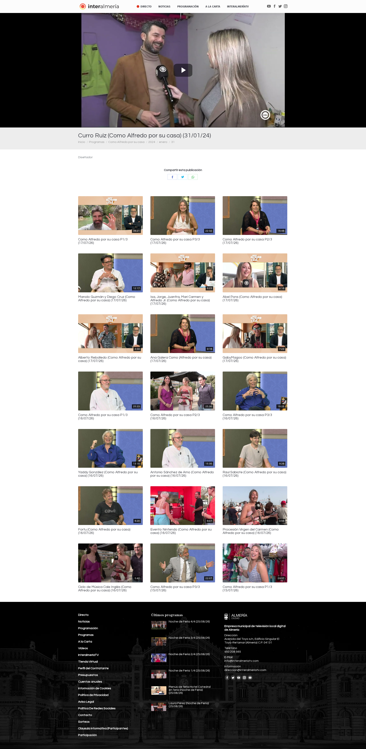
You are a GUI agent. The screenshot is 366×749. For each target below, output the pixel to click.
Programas (96, 142)
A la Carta (85, 641)
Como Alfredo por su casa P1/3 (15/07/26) (247, 588)
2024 (151, 142)
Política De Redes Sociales (97, 708)
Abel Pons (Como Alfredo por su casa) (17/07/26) (252, 298)
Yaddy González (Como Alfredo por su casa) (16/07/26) (108, 474)
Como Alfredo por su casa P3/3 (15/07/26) (175, 588)
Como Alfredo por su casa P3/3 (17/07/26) (175, 241)
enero (163, 142)
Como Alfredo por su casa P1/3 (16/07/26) (103, 416)
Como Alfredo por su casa (126, 142)
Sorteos (84, 721)
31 (173, 142)
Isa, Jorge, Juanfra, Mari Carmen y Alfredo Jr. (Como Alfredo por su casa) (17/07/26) (180, 300)
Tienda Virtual (88, 661)
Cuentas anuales (90, 681)
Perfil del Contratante (93, 668)
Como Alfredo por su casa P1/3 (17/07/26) (103, 241)
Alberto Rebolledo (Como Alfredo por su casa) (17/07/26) (109, 359)
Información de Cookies (94, 688)
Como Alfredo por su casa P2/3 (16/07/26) (175, 416)
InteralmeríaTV (88, 654)
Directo (83, 614)
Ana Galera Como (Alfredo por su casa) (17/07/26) (181, 359)
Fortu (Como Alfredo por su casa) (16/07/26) (104, 531)
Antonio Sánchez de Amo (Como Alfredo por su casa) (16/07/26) (182, 474)
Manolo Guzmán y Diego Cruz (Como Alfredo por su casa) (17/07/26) (106, 298)
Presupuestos (88, 674)
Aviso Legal (86, 701)
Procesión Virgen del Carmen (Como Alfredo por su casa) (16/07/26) (251, 531)
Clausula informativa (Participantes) (103, 728)
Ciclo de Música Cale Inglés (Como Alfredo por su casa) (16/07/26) (105, 588)
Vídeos (83, 648)
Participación (87, 735)
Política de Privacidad (93, 695)
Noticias (84, 621)
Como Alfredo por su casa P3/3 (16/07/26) (247, 416)
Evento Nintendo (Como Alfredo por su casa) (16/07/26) (181, 531)
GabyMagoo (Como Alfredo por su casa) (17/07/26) (254, 359)
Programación (88, 628)
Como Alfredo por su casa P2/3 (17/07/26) (247, 241)
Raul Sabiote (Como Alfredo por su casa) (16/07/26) (254, 474)
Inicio (81, 142)
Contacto (85, 715)
